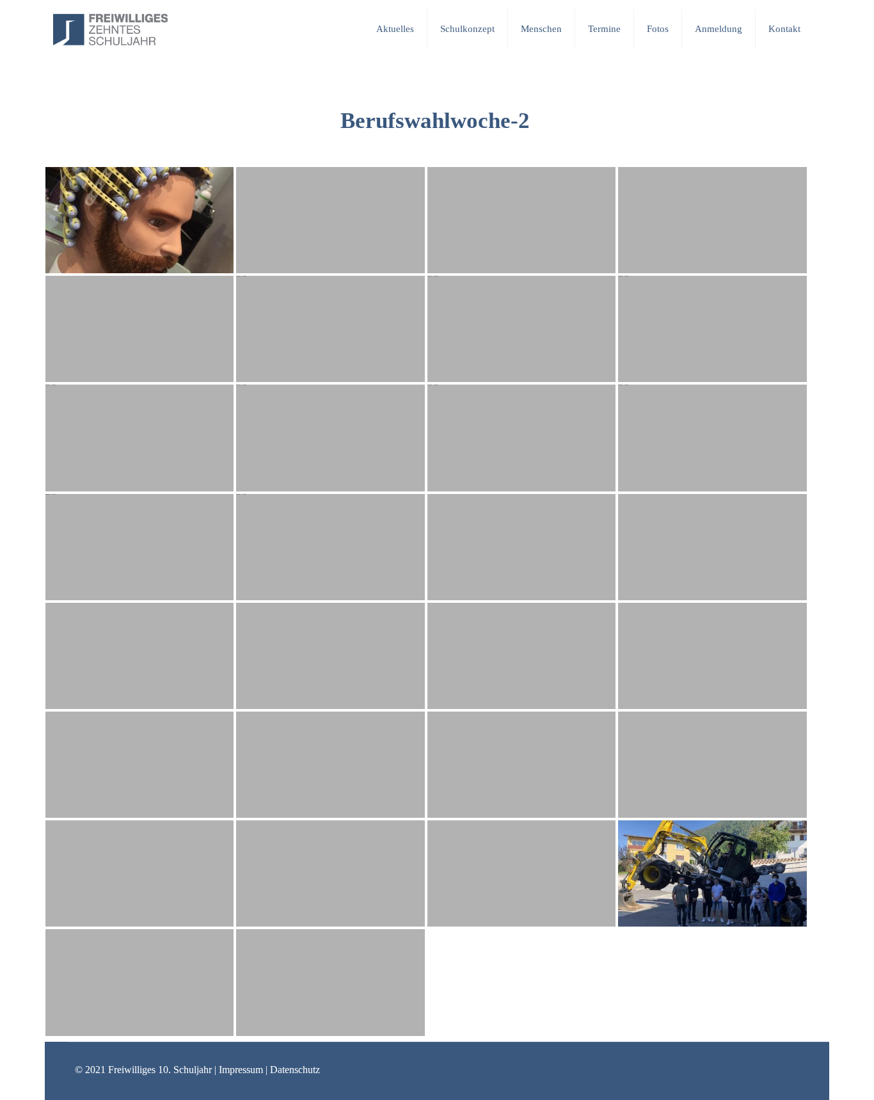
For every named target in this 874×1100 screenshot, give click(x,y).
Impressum (241, 1069)
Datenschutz (295, 1069)
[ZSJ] (110, 29)
